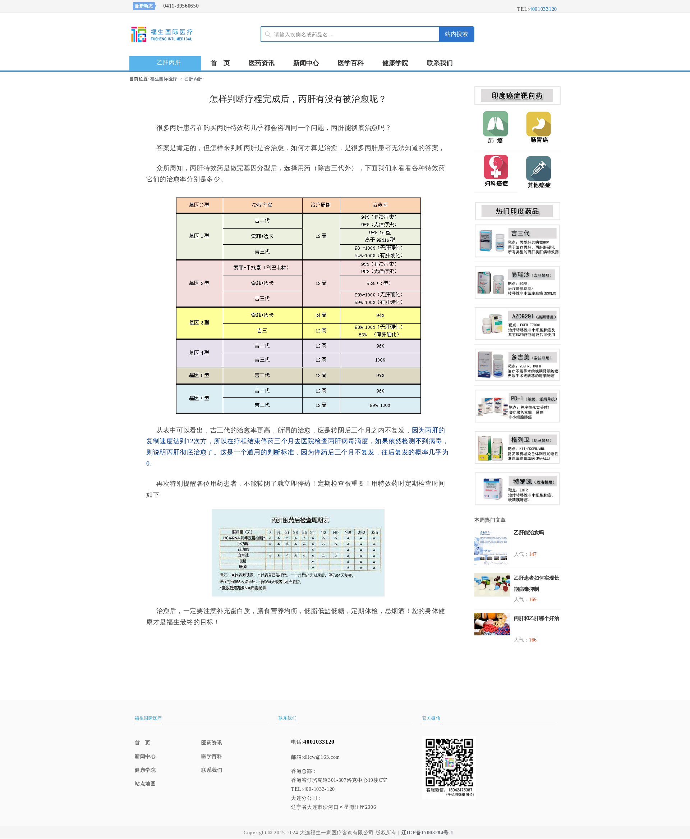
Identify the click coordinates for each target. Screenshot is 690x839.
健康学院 (395, 63)
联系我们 (440, 63)
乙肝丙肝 (193, 78)
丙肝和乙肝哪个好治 (536, 618)
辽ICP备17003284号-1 (427, 832)
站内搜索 (456, 34)
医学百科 (351, 63)
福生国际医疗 (164, 78)
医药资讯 (262, 63)
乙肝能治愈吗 (529, 532)
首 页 (220, 63)
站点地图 (145, 783)
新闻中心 (306, 63)
